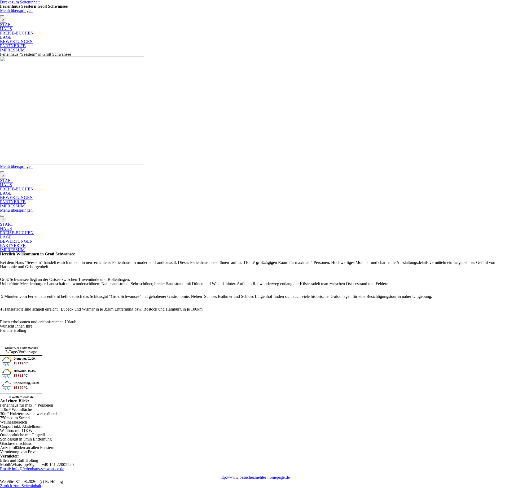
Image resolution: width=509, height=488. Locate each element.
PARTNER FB (13, 45)
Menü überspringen (16, 10)
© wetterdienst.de (21, 397)
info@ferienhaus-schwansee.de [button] (37, 469)
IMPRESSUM (12, 50)
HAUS (6, 29)
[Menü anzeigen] (2, 16)
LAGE (6, 37)
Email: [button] (5, 469)
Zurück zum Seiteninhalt (20, 485)
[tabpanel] (254, 298)
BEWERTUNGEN (16, 41)
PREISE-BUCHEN (17, 33)
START (6, 24)
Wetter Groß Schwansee (21, 347)
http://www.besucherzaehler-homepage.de (255, 477)
